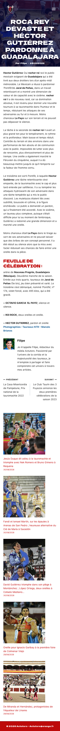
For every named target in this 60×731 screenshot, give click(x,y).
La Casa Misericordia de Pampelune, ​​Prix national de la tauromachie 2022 (15, 387)
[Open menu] (54, 9)
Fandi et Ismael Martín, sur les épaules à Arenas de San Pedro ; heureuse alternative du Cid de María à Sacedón (29, 525)
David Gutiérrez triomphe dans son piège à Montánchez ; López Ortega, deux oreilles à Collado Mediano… (27, 588)
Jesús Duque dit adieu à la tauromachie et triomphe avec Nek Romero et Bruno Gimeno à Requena (29, 462)
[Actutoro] (10, 9)
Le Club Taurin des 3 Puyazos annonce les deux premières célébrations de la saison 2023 (45, 389)
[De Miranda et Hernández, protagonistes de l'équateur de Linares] (30, 681)
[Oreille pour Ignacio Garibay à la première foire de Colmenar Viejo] (30, 622)
